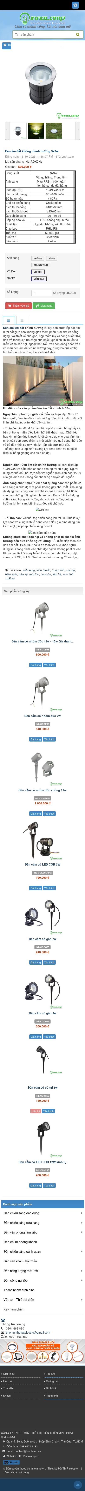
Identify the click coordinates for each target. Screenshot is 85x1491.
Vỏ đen (38, 271)
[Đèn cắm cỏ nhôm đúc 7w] (42, 692)
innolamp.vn (38, 1468)
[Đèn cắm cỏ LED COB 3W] (42, 840)
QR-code (13, 1462)
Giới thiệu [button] (9, 52)
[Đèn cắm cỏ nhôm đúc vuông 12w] (42, 766)
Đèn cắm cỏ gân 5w (42, 1013)
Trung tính (41, 264)
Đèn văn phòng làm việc (21, 1232)
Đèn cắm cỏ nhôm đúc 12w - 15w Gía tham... (43, 641)
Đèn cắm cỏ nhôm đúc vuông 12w (42, 790)
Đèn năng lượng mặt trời (21, 1271)
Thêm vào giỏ (20, 305)
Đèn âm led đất (14, 328)
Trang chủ (52, 1395)
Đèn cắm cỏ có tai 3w (43, 1087)
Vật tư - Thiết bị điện (19, 1300)
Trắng (38, 258)
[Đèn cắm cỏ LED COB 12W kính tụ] (42, 1138)
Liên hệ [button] (8, 60)
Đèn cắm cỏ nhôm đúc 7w (42, 716)
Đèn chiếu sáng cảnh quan (22, 1252)
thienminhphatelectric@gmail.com (28, 1332)
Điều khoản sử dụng (17, 1472)
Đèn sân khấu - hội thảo (20, 1261)
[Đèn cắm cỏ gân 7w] (42, 915)
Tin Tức (50, 1374)
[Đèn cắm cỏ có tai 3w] (42, 1059)
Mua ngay (46, 305)
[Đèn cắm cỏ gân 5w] (42, 989)
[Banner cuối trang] (42, 1351)
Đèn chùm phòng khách (20, 1242)
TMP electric (70, 1468)
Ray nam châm (14, 1309)
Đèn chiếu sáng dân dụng (21, 1213)
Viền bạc (39, 278)
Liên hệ (36, 1111)
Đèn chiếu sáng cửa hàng (21, 1223)
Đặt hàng (36, 665)
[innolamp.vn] (42, 18)
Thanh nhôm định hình (19, 1290)
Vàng (51, 258)
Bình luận (51, 1388)
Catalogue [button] (10, 76)
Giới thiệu (8, 1374)
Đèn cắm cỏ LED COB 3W (42, 864)
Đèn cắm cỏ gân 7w (42, 939)
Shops (7, 1395)
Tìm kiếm (8, 1388)
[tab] (9, 320)
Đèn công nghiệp (16, 1280)
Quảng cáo (52, 1381)
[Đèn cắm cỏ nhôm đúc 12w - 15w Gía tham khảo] (42, 617)
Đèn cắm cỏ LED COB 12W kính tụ (42, 1162)
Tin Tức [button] (8, 68)
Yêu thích (49, 665)
